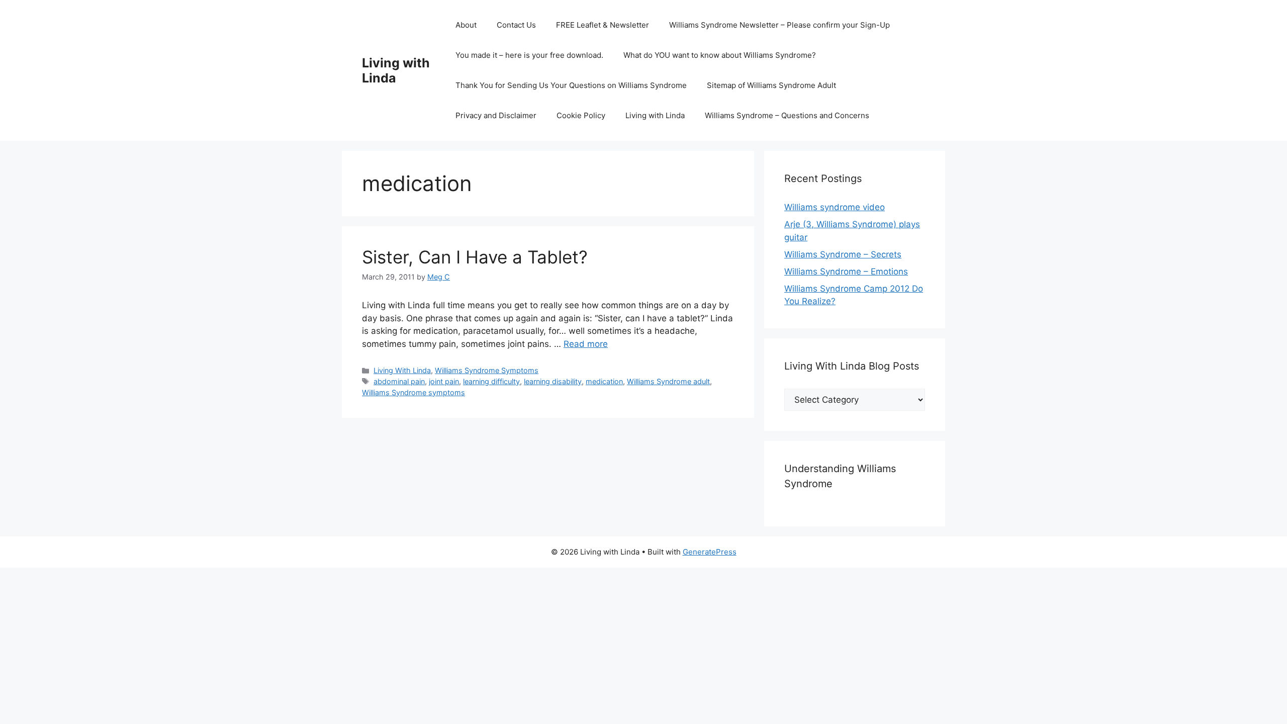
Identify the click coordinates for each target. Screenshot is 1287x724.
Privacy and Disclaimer (495, 115)
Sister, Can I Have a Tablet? (475, 256)
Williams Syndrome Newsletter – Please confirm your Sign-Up (779, 25)
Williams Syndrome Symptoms (486, 370)
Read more (586, 344)
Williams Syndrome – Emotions (846, 271)
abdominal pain (399, 381)
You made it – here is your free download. (529, 55)
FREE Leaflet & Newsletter (602, 25)
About (466, 25)
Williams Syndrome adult (668, 381)
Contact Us (516, 25)
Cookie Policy (581, 115)
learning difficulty (491, 381)
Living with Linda (396, 70)
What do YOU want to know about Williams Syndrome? (719, 55)
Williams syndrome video (834, 207)
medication (604, 381)
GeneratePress (710, 552)
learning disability (553, 381)
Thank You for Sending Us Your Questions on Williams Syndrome (571, 85)
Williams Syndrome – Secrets (842, 254)
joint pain (444, 381)
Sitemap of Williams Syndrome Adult (771, 85)
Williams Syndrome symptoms (413, 392)
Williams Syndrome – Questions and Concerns (787, 115)
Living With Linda (402, 370)
